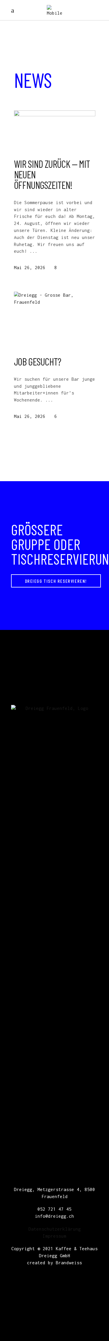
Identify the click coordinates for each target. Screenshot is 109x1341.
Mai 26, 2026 (29, 267)
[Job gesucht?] (54, 319)
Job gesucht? (37, 361)
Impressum (54, 1235)
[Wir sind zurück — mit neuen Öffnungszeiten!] (54, 129)
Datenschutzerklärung (54, 1228)
